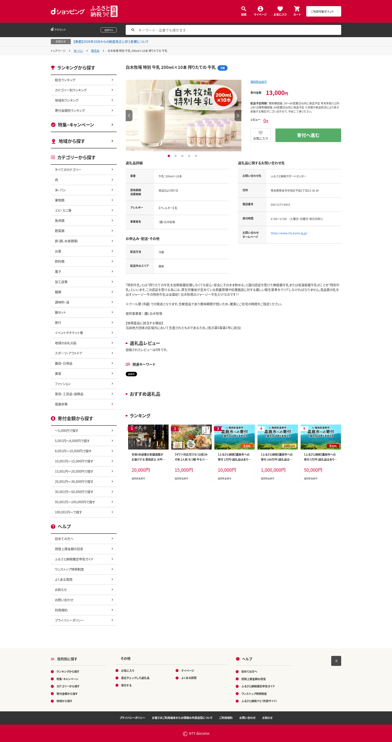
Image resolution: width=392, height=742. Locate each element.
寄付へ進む (308, 135)
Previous (129, 115)
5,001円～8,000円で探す (72, 440)
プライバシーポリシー (69, 620)
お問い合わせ (64, 599)
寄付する (126, 685)
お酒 (58, 251)
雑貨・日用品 (63, 363)
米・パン (78, 51)
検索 (244, 14)
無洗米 (95, 51)
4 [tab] (189, 156)
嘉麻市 (131, 374)
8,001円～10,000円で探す (73, 451)
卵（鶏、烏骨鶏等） (67, 241)
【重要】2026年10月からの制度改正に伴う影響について (111, 41)
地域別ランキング (66, 100)
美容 (58, 373)
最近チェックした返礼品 (135, 678)
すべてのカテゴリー (68, 169)
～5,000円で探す (66, 430)
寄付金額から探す (67, 694)
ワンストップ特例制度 (69, 569)
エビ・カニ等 (63, 210)
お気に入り (280, 14)
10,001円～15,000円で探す (74, 461)
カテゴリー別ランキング (71, 90)
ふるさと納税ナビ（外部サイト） (259, 701)
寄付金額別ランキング (70, 110)
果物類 (59, 200)
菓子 (58, 271)
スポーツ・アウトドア (68, 353)
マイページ (260, 14)
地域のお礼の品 (65, 343)
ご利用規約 (226, 718)
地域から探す (72, 141)
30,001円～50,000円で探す (74, 491)
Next (238, 115)
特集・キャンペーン (76, 124)
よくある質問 (63, 579)
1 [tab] (169, 156)
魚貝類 (59, 220)
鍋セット (60, 312)
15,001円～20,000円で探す (74, 471)
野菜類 (59, 230)
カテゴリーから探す (68, 686)
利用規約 (61, 610)
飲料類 (59, 261)
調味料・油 (62, 302)
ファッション (63, 383)
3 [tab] (183, 156)
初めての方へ (64, 538)
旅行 (58, 322)
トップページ (58, 51)
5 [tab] (196, 156)
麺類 (58, 292)
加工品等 (61, 281)
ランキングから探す (67, 671)
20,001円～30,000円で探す (74, 481)
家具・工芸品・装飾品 (69, 394)
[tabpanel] (183, 115)
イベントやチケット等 (69, 332)
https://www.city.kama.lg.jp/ (289, 233)
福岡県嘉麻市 (258, 82)
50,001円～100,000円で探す (75, 502)
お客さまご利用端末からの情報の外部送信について (182, 718)
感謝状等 (61, 404)
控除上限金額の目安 (69, 548)
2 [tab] (176, 156)
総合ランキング (65, 79)
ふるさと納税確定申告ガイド (74, 559)
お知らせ (61, 589)
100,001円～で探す (68, 512)
